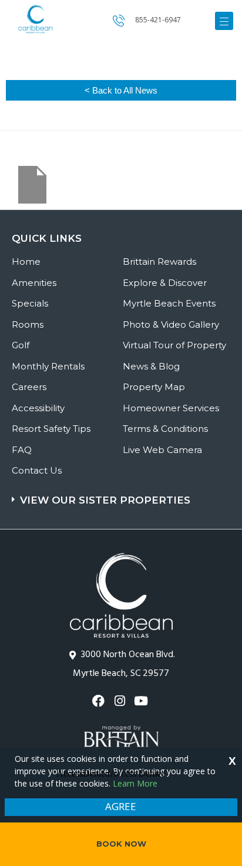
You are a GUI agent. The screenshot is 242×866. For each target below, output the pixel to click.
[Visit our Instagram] (121, 701)
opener (224, 21)
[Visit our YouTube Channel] (142, 701)
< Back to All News (121, 90)
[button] (122, 494)
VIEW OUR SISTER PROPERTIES (105, 500)
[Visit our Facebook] (99, 701)
